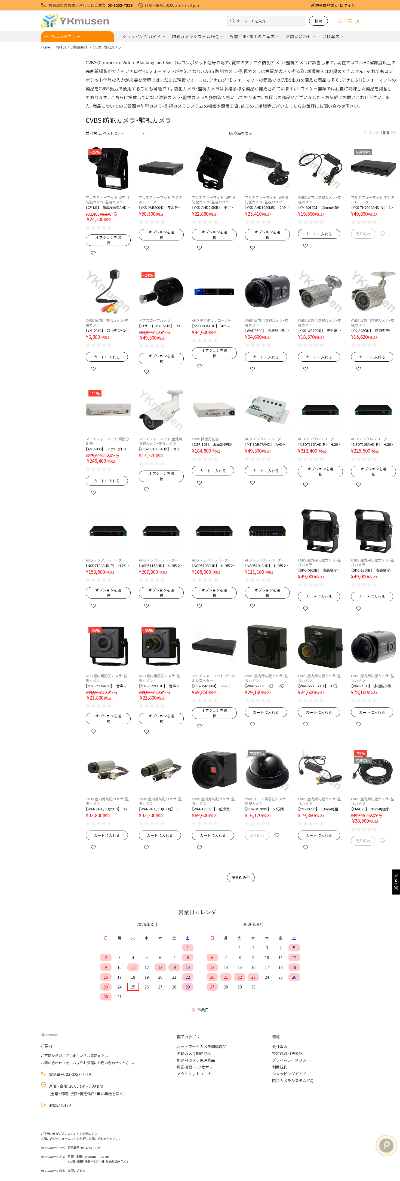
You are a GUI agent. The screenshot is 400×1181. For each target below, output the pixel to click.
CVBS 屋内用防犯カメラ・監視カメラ (319, 199)
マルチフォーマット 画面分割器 (107, 441)
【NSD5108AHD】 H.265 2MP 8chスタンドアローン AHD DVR (214, 565)
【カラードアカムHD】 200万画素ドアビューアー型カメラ (161, 326)
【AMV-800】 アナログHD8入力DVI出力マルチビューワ (108, 449)
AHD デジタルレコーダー (212, 320)
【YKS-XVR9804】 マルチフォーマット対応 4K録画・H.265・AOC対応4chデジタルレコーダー (214, 685)
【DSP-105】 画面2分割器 (212, 444)
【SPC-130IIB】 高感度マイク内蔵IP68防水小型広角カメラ (373, 570)
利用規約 (279, 1066)
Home (45, 47)
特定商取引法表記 (287, 1053)
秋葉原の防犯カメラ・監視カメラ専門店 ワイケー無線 (75, 21)
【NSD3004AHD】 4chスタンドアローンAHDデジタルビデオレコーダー (214, 326)
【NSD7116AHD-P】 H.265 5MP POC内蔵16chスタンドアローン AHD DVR (320, 444)
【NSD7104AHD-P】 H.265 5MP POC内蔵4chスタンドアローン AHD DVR (108, 565)
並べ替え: (94, 133)
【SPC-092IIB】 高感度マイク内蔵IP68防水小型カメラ (320, 570)
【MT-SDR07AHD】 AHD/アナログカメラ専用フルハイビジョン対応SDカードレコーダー (267, 444)
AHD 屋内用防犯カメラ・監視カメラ (106, 678)
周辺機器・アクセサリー (197, 1066)
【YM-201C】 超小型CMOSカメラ (108, 330)
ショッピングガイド (289, 1073)
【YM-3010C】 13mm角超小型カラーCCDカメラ (320, 207)
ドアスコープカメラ (154, 320)
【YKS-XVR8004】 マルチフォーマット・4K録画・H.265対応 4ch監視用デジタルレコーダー (161, 207)
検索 (318, 20)
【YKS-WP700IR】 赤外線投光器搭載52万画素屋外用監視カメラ (320, 330)
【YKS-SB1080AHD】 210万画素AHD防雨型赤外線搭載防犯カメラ (161, 449)
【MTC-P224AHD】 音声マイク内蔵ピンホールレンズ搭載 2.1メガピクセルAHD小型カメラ (108, 685)
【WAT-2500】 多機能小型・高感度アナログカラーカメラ (373, 685)
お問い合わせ (60, 1105)
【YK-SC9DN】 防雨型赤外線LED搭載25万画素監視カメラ (373, 330)
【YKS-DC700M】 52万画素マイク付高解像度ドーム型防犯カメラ (267, 809)
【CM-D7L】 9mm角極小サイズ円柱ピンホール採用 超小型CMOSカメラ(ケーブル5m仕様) (373, 809)
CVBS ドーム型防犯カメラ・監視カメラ (266, 801)
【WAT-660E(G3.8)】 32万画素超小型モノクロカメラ (320, 685)
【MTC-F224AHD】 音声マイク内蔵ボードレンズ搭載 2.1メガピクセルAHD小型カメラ (161, 685)
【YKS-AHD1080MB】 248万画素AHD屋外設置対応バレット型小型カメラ (267, 207)
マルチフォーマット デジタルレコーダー (160, 199)
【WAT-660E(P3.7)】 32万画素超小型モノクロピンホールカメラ (267, 685)
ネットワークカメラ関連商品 (201, 1046)
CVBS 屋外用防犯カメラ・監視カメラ (319, 322)
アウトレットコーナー (196, 1073)
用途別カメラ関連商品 (196, 1060)
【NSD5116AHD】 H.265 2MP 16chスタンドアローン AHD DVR (161, 565)
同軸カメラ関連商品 (71, 47)
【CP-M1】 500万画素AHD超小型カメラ (108, 207)
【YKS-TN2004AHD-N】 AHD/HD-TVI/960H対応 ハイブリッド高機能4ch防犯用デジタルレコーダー (373, 207)
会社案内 (279, 1046)
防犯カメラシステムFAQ (292, 1080)
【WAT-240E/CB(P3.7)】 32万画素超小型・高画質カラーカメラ (108, 809)
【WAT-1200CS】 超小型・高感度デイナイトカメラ (214, 809)
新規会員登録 (322, 5)
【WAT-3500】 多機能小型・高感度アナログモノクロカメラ (267, 330)
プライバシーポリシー (291, 1060)
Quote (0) (396, 882)
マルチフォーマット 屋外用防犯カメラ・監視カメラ (266, 199)
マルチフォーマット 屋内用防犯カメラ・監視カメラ (107, 199)
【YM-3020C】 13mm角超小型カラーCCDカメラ (320, 809)
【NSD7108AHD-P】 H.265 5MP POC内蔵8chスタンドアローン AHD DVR (373, 444)
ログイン (347, 5)
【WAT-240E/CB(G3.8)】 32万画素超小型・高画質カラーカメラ (161, 809)
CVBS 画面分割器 (205, 439)
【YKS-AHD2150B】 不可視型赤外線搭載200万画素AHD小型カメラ (214, 207)
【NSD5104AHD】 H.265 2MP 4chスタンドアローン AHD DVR (267, 565)
